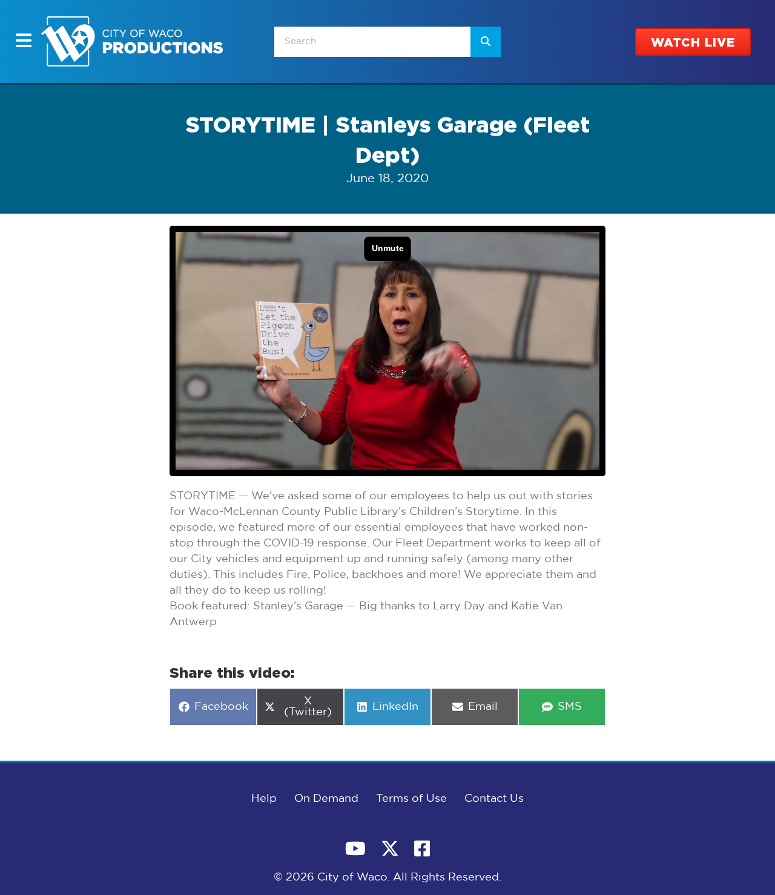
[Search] (485, 42)
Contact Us (494, 799)
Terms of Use (411, 799)
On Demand (326, 799)
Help (264, 799)
